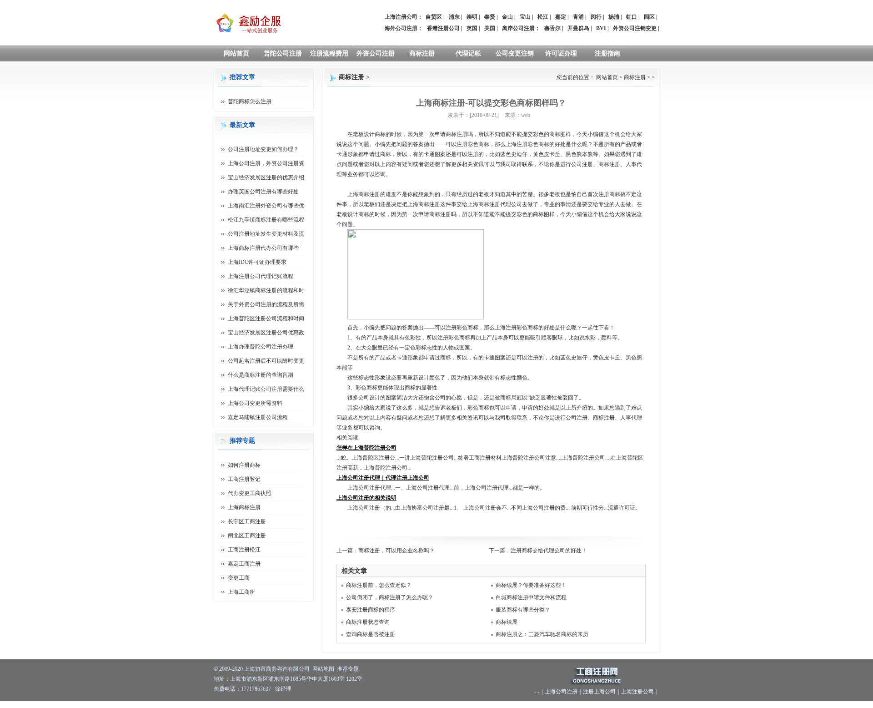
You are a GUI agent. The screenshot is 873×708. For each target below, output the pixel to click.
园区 (649, 17)
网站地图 (323, 669)
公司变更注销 (515, 53)
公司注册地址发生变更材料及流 (266, 234)
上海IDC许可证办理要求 (257, 262)
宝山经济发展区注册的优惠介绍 (266, 177)
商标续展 (506, 622)
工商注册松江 (244, 549)
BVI (601, 28)
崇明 (472, 17)
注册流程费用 (329, 53)
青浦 (578, 17)
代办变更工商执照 (249, 493)
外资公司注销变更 (635, 28)
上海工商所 (241, 592)
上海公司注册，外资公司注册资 (266, 163)
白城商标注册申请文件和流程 (531, 597)
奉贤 (489, 17)
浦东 (454, 17)
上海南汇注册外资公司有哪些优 (266, 205)
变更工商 (239, 578)
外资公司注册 (375, 53)
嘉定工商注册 (244, 564)
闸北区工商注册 (247, 535)
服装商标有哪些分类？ (523, 610)
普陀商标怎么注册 (249, 101)
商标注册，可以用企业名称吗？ (396, 550)
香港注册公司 (443, 28)
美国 (489, 28)
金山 (507, 17)
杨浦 (613, 17)
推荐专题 (348, 669)
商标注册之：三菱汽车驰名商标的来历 (542, 634)
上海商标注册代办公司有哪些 (263, 248)
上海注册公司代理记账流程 (260, 276)
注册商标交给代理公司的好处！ (549, 550)
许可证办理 (561, 53)
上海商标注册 (244, 507)
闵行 (596, 17)
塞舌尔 (552, 28)
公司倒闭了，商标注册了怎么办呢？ (389, 597)
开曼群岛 (578, 28)
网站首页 (236, 53)
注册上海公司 (599, 691)
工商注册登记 (244, 479)
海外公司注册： (404, 28)
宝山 (525, 17)
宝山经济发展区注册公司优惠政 (266, 332)
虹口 (631, 17)
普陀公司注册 (283, 53)
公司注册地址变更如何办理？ (263, 149)
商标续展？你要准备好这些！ (531, 585)
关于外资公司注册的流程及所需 (266, 304)
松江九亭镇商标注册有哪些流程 (266, 220)
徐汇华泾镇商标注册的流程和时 (266, 290)
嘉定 (560, 17)
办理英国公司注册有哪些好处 (263, 191)
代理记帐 (468, 53)
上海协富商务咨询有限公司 (277, 669)
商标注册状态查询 (368, 622)
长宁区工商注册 (247, 521)
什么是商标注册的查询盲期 (260, 375)
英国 (472, 28)
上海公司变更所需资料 (255, 403)
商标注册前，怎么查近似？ (378, 585)
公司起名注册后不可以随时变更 (266, 361)
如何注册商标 (244, 465)
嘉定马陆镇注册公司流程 (258, 417)
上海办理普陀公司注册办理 (260, 347)
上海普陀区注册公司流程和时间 (266, 318)
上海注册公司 (637, 691)
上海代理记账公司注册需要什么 (266, 389)
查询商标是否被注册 (370, 634)
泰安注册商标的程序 (370, 610)
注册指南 (607, 53)
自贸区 (434, 17)
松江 (542, 17)
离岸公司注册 (518, 28)
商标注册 (422, 53)
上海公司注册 (561, 691)
